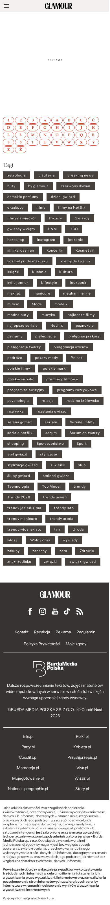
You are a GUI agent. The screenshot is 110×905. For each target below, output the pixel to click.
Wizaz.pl (82, 778)
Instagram (46, 239)
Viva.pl (82, 767)
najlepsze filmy (81, 315)
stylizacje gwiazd (22, 465)
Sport (82, 443)
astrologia (16, 175)
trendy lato (64, 508)
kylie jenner (17, 282)
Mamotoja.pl (28, 767)
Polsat (76, 358)
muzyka (48, 315)
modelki (61, 304)
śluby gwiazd (18, 476)
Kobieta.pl (82, 746)
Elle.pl (28, 736)
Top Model (51, 486)
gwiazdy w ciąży (21, 229)
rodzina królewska (83, 400)
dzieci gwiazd (63, 197)
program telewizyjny (25, 390)
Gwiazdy (82, 218)
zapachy (39, 551)
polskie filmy (18, 368)
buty (11, 186)
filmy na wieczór (21, 218)
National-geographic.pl (28, 788)
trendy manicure (22, 518)
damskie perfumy (22, 197)
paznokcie (85, 325)
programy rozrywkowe (77, 390)
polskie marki (55, 368)
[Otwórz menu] (6, 6)
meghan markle (77, 293)
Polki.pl (82, 736)
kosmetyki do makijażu (27, 261)
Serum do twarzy (85, 433)
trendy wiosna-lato (24, 529)
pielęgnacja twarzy (24, 347)
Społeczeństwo (50, 443)
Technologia (18, 486)
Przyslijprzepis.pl (82, 757)
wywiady (70, 540)
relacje (47, 400)
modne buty (18, 315)
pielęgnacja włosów (71, 347)
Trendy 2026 (18, 497)
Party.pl (28, 746)
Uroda (78, 529)
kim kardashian (20, 250)
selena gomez (19, 422)
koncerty (55, 250)
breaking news (80, 175)
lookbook (78, 282)
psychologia (18, 400)
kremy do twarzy (75, 261)
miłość (13, 304)
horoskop (15, 239)
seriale (51, 422)
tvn (57, 529)
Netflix (56, 325)
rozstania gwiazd (51, 411)
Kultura (66, 272)
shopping (15, 443)
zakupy (13, 551)
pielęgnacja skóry (84, 336)
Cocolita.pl (28, 757)
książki (13, 272)
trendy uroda (61, 518)
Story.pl (82, 788)
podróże (14, 358)
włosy (12, 540)
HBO (74, 229)
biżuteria (46, 175)
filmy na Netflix (72, 207)
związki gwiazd (83, 561)
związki (50, 561)
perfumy (15, 336)
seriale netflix (20, 433)
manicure (42, 293)
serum (51, 433)
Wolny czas (40, 540)
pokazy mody (46, 358)
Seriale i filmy (82, 422)
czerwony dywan (75, 186)
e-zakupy (15, 207)
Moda (37, 304)
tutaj (50, 898)
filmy (40, 207)
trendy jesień (55, 497)
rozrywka (15, 411)
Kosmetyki (85, 250)
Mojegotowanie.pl (28, 778)
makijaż (14, 293)
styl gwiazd (17, 454)
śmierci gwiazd (56, 476)
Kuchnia (39, 272)
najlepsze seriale (22, 325)
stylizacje (48, 454)
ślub (82, 465)
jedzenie (75, 239)
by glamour (38, 186)
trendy (80, 486)
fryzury (55, 218)
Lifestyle (49, 282)
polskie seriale (20, 379)
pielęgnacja (45, 336)
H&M (52, 229)
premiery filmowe (62, 379)
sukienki (57, 465)
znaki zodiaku (19, 561)
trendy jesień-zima (24, 508)
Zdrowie (87, 551)
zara (63, 551)
